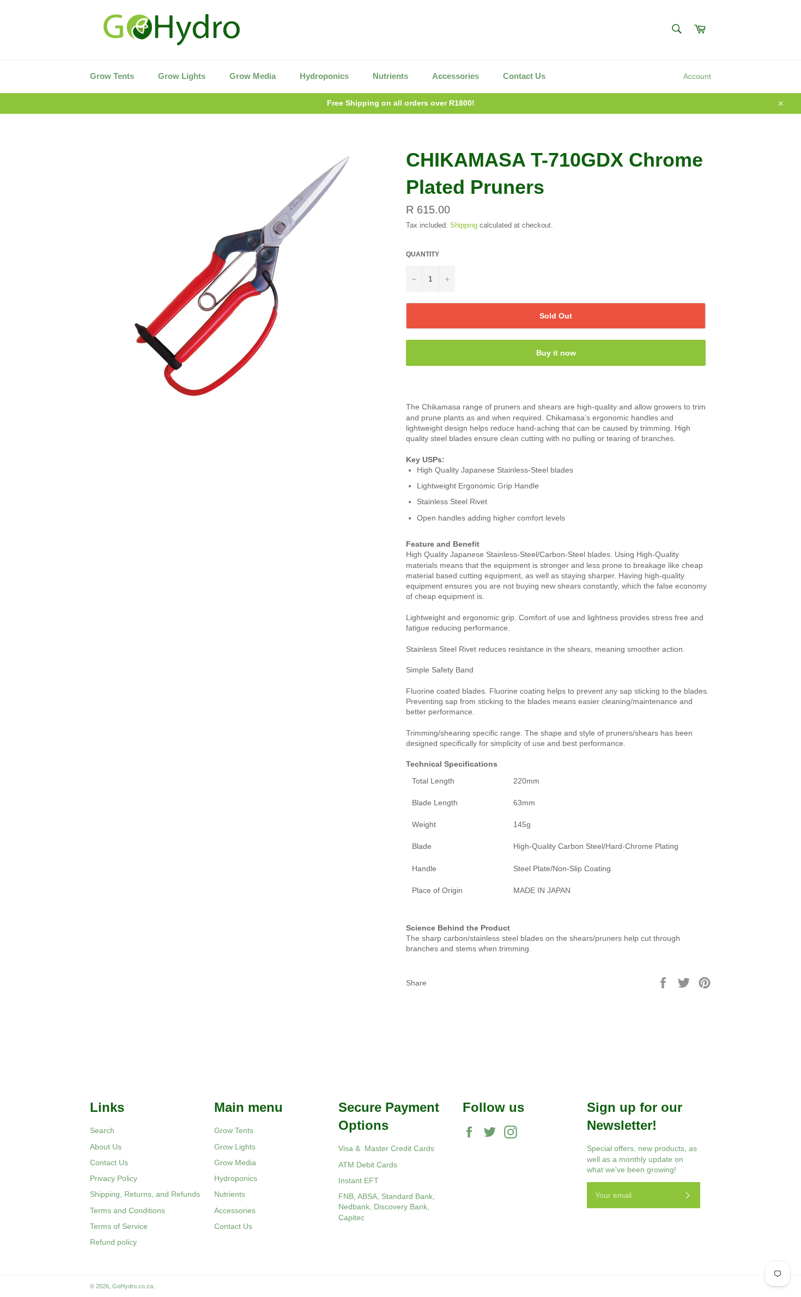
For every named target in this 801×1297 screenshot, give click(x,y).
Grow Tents (112, 76)
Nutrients (390, 76)
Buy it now (556, 352)
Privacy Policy (113, 1178)
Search (102, 1130)
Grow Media (252, 76)
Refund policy (113, 1242)
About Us (106, 1146)
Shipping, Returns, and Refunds (145, 1194)
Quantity (422, 254)
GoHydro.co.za (132, 1286)
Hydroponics (324, 76)
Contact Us (524, 76)
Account (697, 76)
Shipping (463, 225)
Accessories (455, 76)
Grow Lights (181, 76)
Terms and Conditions (127, 1210)
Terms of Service (119, 1226)
